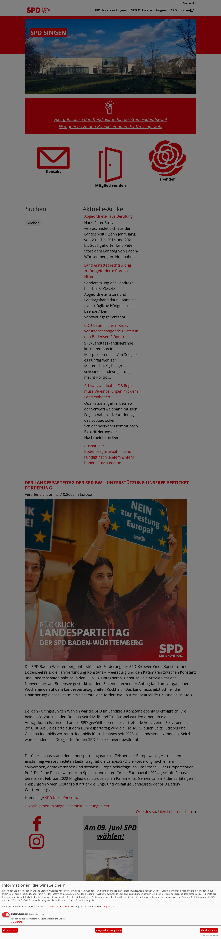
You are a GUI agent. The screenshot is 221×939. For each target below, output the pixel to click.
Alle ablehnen (10, 930)
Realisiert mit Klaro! (210, 935)
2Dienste (16, 921)
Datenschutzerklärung (59, 906)
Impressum (109, 906)
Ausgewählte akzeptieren (109, 930)
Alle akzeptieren (209, 930)
